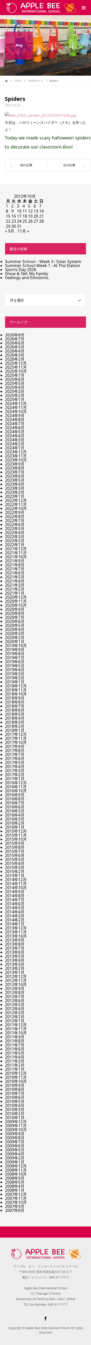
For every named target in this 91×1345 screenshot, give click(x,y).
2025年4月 (15, 387)
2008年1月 (15, 1190)
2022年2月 (15, 540)
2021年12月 (16, 548)
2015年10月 (16, 839)
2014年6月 (15, 904)
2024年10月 (16, 411)
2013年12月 (16, 928)
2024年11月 (16, 407)
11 (24, 211)
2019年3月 (15, 674)
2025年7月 (15, 375)
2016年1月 (15, 827)
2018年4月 (15, 718)
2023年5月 (15, 480)
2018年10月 (16, 694)
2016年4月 (15, 815)
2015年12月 (16, 831)
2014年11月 (16, 883)
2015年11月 (16, 835)
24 (19, 221)
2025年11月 (16, 367)
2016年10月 (16, 791)
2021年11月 (16, 552)
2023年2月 (15, 492)
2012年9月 (15, 988)
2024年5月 (15, 431)
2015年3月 (15, 867)
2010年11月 (16, 1077)
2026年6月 (15, 343)
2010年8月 (15, 1089)
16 (13, 216)
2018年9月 (15, 698)
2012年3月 (15, 1012)
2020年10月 (16, 605)
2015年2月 (15, 871)
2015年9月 (15, 843)
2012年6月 (15, 1000)
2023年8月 (15, 468)
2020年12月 (16, 597)
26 (30, 221)
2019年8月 (15, 653)
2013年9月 (15, 940)
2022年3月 (15, 536)
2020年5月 (15, 625)
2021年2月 (15, 589)
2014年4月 (15, 912)
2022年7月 (15, 520)
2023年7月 (15, 472)
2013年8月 (15, 944)
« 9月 (9, 231)
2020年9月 (15, 609)
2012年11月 (16, 980)
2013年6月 (15, 952)
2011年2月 (15, 1065)
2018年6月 (15, 710)
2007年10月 (16, 1202)
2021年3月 (15, 585)
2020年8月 (15, 613)
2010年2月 (15, 1113)
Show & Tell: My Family (26, 273)
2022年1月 (15, 544)
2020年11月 (16, 601)
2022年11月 (16, 504)
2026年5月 (15, 347)
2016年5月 (15, 811)
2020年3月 (15, 633)
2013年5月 (15, 956)
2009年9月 (15, 1133)
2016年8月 (15, 799)
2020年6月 (15, 621)
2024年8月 (15, 419)
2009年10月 (16, 1129)
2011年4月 (15, 1057)
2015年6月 (15, 855)
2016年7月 (15, 803)
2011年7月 (15, 1045)
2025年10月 (16, 371)
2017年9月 (15, 746)
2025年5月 (15, 383)
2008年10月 (16, 1174)
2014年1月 (15, 924)
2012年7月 (15, 996)
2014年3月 (15, 916)
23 (13, 221)
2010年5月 (15, 1101)
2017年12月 (16, 734)
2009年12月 (16, 1121)
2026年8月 (15, 335)
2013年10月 (16, 936)
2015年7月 (15, 851)
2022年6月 (15, 524)
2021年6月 (15, 573)
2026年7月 (15, 339)
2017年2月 (15, 774)
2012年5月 (15, 1004)
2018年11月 (16, 690)
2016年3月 (15, 819)
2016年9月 (15, 795)
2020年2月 (15, 637)
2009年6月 (15, 1146)
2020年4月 (15, 629)
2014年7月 (15, 899)
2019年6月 (15, 661)
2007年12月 (16, 1194)
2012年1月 (15, 1021)
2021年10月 (16, 557)
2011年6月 (15, 1049)
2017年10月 (16, 742)
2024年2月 (15, 444)
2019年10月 (16, 645)
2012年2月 (15, 1016)
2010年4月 (15, 1105)
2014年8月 (15, 895)
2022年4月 (15, 532)
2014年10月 (16, 887)
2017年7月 (15, 754)
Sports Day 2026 (20, 269)
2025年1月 (15, 399)
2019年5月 (15, 665)
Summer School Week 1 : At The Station (42, 265)
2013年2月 (15, 968)
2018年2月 (15, 726)
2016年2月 (15, 823)
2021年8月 (15, 565)
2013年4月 (15, 960)
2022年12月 (16, 500)
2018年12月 (16, 686)
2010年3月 (15, 1109)
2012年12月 (16, 976)
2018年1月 (15, 730)
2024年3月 (15, 440)
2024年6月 (15, 427)
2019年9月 (15, 649)
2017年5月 (15, 762)
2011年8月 (15, 1041)
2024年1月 (15, 448)
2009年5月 (15, 1150)
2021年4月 (15, 581)
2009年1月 (15, 1162)
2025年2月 (15, 395)
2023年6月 (15, 476)
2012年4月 (15, 1008)
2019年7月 (15, 657)
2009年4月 (15, 1154)
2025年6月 (15, 379)
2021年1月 (15, 593)
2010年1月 (15, 1117)
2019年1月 (15, 682)
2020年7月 (15, 617)
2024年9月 (15, 415)
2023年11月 (16, 456)
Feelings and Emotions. (27, 277)
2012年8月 (15, 992)
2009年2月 (15, 1158)
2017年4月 (15, 766)
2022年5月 (15, 528)
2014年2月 (15, 920)
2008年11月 (16, 1170)
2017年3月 (15, 770)
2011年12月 (16, 1025)
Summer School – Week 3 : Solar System (43, 261)
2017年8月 (15, 750)
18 (24, 216)
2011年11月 (16, 1029)
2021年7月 (15, 569)
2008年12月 (16, 1166)
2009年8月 (15, 1138)
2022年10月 (16, 508)
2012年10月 (16, 984)
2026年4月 (15, 351)
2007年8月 (15, 1210)
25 (24, 221)
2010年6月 (15, 1097)
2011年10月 (16, 1033)
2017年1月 (15, 778)
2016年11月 (16, 787)
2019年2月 (15, 678)
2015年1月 (15, 875)
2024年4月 (15, 435)
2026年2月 (15, 359)
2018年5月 (15, 714)
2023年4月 (15, 484)
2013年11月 (16, 932)
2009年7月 (15, 1142)
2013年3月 (15, 964)
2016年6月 (15, 807)
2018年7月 (15, 706)
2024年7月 (15, 423)
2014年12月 (16, 879)
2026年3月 (15, 355)
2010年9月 (15, 1085)
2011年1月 (15, 1069)
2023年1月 (15, 496)
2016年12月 (16, 782)
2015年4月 (15, 863)
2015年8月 (15, 847)
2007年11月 (16, 1198)
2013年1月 (15, 972)
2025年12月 (16, 363)
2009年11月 (16, 1125)
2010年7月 (15, 1093)
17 (19, 216)
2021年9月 (15, 561)
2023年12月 (16, 452)
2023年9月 (15, 464)
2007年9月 (15, 1206)
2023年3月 (15, 488)
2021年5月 (15, 577)
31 (19, 226)
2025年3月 (15, 391)
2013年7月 (15, 948)
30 (13, 226)
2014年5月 (15, 908)
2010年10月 (16, 1081)
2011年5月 (15, 1053)
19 (30, 216)
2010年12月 (16, 1073)
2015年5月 (15, 859)
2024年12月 (16, 403)
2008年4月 (15, 1186)
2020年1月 (15, 641)
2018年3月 (15, 722)
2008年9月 (15, 1178)
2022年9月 (15, 512)
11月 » (23, 231)
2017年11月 (16, 738)
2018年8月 (15, 702)
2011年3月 (15, 1061)
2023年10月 (16, 460)
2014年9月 (15, 891)
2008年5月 (15, 1182)
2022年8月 (15, 516)
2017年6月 (15, 758)
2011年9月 (15, 1037)
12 (30, 211)
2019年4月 (15, 669)
